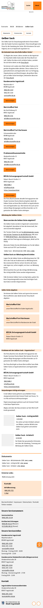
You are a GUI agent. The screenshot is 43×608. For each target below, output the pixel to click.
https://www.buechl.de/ (12, 190)
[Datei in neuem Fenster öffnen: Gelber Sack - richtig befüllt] (21, 422)
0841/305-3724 (8, 162)
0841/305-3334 (8, 90)
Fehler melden (7, 504)
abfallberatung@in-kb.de (12, 118)
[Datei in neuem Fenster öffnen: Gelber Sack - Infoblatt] (21, 440)
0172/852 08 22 (7, 526)
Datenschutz (27, 502)
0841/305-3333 (7, 594)
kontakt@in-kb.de (8, 596)
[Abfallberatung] (21, 489)
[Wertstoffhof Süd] (21, 116)
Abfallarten (19, 27)
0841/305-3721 (8, 116)
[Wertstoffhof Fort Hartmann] (21, 139)
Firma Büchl (24, 62)
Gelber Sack (29, 27)
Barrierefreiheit (7, 502)
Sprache (31, 12)
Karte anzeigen (10, 100)
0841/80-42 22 (7, 524)
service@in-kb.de (9, 95)
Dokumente (6, 33)
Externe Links (18, 33)
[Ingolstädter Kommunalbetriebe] (21, 591)
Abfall (12, 27)
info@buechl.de (9, 187)
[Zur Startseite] (10, 6)
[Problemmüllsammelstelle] (21, 162)
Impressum (18, 502)
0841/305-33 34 (7, 518)
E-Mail (6, 493)
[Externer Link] (11, 603)
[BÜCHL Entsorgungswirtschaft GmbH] (21, 186)
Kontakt (28, 33)
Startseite (4, 27)
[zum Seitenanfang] (38, 603)
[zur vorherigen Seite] (34, 603)
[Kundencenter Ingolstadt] (21, 91)
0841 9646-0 (7, 185)
